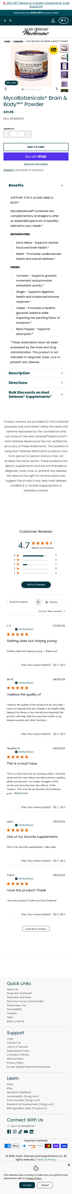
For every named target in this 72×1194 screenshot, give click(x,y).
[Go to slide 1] (22, 89)
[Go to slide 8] (40, 89)
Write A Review (36, 584)
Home (7, 41)
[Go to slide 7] (37, 89)
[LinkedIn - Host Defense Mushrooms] (31, 1132)
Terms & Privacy (46, 1159)
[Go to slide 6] (35, 89)
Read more (21, 793)
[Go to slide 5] (32, 89)
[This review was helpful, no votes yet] (55, 665)
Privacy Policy (33, 1178)
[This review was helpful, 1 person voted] (55, 807)
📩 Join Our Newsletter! (21, 1126)
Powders (18, 41)
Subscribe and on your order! (36, 12)
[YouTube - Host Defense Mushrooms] (26, 1132)
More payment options (36, 164)
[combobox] (51, 611)
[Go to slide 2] (25, 89)
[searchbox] (21, 602)
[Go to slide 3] (27, 89)
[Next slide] (56, 88)
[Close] (69, 1164)
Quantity (9, 128)
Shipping (8, 170)
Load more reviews (35, 929)
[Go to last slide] (5, 88)
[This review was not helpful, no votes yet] (61, 665)
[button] (36, 185)
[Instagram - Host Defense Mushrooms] (15, 1132)
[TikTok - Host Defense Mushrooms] (20, 1132)
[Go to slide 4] (30, 89)
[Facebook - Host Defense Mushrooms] (9, 1132)
